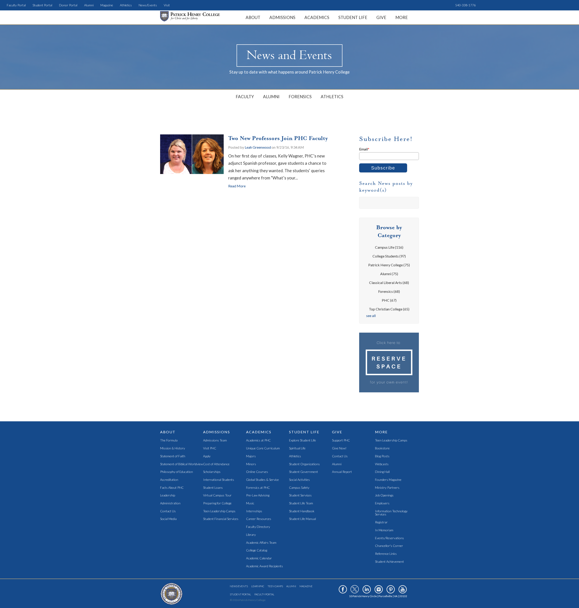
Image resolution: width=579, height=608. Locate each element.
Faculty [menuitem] (245, 96)
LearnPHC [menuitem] (257, 586)
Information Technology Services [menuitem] (391, 513)
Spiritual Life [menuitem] (297, 448)
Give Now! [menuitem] (339, 448)
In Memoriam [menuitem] (384, 530)
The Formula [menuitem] (169, 440)
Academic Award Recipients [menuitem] (264, 566)
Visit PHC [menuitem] (209, 448)
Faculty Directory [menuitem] (258, 527)
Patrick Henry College (389, 265)
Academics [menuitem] (316, 17)
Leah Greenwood (258, 147)
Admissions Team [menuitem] (215, 440)
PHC (389, 300)
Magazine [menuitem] (106, 5)
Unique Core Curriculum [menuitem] (263, 448)
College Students (389, 256)
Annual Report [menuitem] (342, 472)
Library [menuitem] (251, 534)
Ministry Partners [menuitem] (387, 487)
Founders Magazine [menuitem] (388, 480)
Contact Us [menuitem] (168, 511)
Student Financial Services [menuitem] (220, 519)
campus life (389, 247)
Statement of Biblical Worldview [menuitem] (181, 464)
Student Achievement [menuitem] (389, 561)
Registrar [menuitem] (381, 522)
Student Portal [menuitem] (42, 5)
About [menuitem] (253, 17)
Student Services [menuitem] (300, 495)
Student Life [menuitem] (352, 17)
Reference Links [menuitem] (386, 554)
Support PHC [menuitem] (341, 440)
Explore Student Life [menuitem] (302, 440)
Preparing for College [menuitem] (217, 503)
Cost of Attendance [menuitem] (216, 464)
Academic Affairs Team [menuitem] (261, 542)
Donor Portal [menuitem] (68, 5)
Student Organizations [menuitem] (304, 464)
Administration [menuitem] (170, 503)
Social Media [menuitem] (168, 519)
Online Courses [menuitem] (257, 472)
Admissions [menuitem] (282, 17)
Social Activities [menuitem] (299, 480)
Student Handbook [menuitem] (301, 511)
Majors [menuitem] (251, 456)
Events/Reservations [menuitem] (389, 538)
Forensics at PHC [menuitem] (258, 487)
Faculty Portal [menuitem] (16, 5)
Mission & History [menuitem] (172, 448)
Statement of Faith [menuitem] (172, 456)
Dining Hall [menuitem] (382, 472)
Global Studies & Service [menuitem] (262, 480)
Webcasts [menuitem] (382, 464)
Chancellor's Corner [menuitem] (389, 546)
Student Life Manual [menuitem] (302, 519)
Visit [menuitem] (167, 5)
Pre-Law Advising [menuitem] (257, 495)
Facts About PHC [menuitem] (172, 487)
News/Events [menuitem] (148, 5)
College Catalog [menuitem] (256, 550)
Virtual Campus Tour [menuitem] (217, 495)
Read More (237, 186)
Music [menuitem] (250, 503)
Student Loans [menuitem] (213, 487)
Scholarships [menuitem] (212, 472)
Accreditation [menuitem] (169, 480)
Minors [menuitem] (251, 464)
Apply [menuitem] (207, 456)
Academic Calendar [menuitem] (259, 558)
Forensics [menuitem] (300, 96)
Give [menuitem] (381, 17)
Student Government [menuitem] (303, 472)
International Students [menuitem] (218, 480)
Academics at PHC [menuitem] (258, 440)
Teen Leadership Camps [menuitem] (219, 511)
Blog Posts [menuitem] (382, 456)
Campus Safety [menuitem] (299, 487)
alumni (389, 274)
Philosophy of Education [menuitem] (176, 472)
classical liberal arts (389, 282)
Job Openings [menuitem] (384, 495)
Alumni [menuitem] (89, 5)
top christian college (389, 309)
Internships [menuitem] (254, 511)
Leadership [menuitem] (167, 495)
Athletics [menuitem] (126, 5)
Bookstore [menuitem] (382, 448)
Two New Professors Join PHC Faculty (278, 138)
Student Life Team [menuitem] (301, 503)
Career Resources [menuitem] (258, 519)
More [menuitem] (401, 17)
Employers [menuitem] (382, 503)
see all (371, 315)
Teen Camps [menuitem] (275, 586)
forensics (389, 291)
